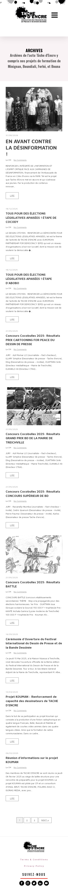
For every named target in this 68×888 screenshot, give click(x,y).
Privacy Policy (34, 866)
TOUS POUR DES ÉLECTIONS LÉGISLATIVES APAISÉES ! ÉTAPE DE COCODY (31, 217)
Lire (12, 195)
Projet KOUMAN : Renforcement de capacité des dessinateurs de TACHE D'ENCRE (32, 701)
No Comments (20, 160)
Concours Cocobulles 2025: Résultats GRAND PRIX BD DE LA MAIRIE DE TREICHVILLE (33, 438)
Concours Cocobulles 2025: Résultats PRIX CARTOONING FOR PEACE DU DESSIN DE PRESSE (33, 340)
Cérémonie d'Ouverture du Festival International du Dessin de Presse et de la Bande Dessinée (34, 643)
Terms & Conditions (34, 859)
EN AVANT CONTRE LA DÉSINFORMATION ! (31, 147)
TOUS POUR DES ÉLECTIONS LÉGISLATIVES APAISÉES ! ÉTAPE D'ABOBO (29, 279)
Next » (45, 820)
